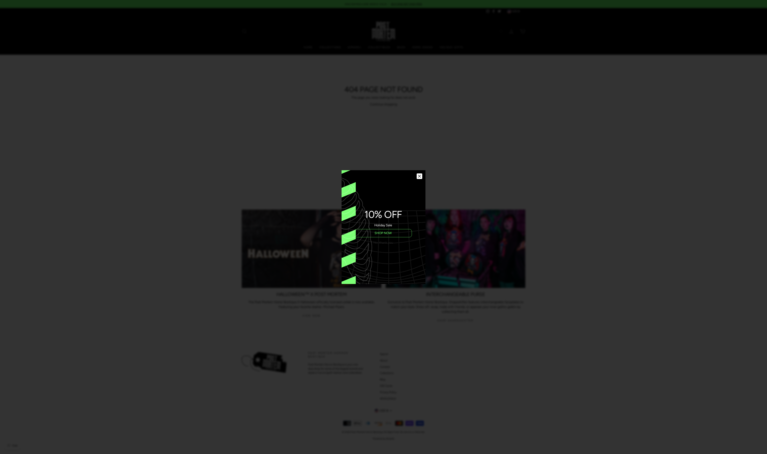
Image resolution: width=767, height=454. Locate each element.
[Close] (419, 176)
